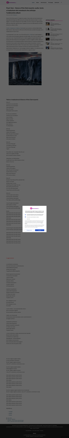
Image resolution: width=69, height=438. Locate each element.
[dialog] (34, 219)
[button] (34, 219)
